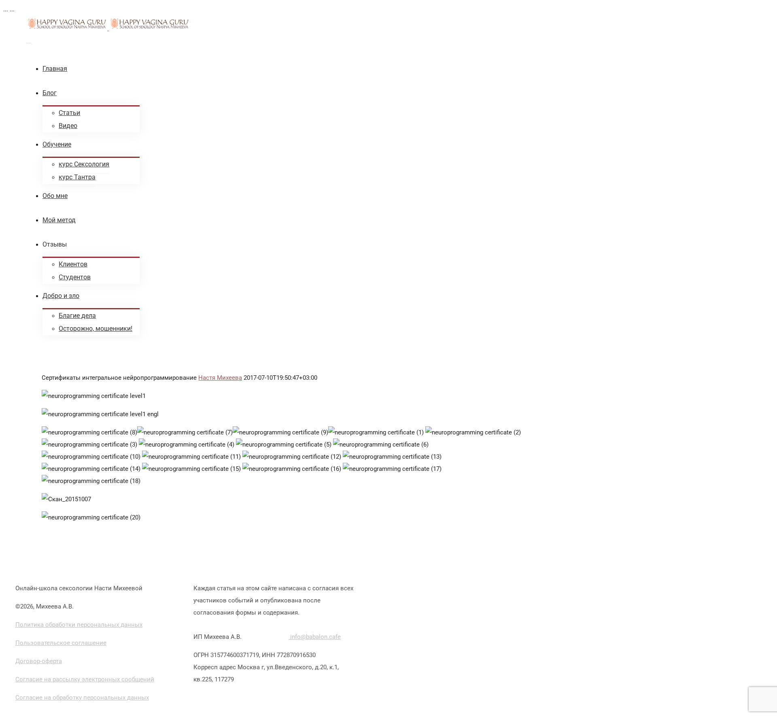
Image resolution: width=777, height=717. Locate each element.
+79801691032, (266, 636)
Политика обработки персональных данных (78, 624)
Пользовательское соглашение (60, 643)
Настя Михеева (220, 377)
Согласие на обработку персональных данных (82, 697)
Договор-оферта (38, 661)
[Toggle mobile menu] (28, 40)
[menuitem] (277, 69)
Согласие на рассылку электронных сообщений (84, 679)
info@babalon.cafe (315, 636)
